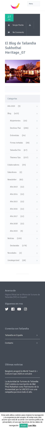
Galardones (12, 172)
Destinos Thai (15, 128)
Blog (9, 113)
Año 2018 (14, 223)
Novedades (12, 253)
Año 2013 (14, 187)
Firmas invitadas (16, 143)
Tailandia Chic (15, 150)
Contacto (9, 343)
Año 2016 (14, 209)
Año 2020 (11, 106)
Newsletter (12, 179)
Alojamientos (15, 121)
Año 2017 (14, 216)
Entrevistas (14, 135)
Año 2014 (14, 194)
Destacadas (14, 245)
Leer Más (32, 425)
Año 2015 (14, 201)
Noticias (11, 238)
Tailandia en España (14, 335)
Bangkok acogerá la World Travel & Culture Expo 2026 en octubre (20, 372)
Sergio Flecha (18, 25)
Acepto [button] (23, 426)
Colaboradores (13, 165)
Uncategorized (13, 260)
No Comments (18, 32)
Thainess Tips (15, 157)
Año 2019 (14, 231)
